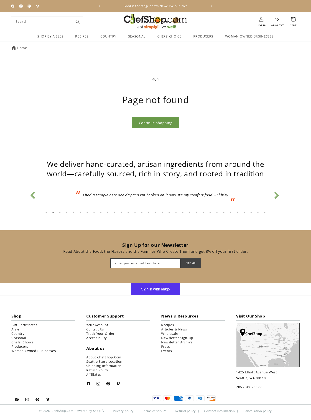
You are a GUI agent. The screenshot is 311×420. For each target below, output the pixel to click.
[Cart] (293, 19)
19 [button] (169, 212)
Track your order (100, 333)
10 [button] (107, 212)
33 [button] (265, 212)
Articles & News (174, 329)
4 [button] (66, 212)
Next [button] (276, 194)
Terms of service (154, 410)
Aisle (15, 329)
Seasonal (18, 338)
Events (166, 351)
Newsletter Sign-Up (177, 338)
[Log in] (261, 19)
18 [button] (162, 212)
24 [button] (203, 212)
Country (17, 333)
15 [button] (142, 212)
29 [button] (237, 212)
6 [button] (80, 212)
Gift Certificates (24, 325)
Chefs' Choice (22, 342)
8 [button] (94, 212)
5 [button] (73, 212)
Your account (97, 325)
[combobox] (47, 21)
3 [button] (60, 212)
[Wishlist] (277, 19)
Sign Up (191, 263)
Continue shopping (155, 122)
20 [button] (176, 212)
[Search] (78, 22)
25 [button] (210, 212)
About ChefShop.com (103, 357)
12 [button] (121, 212)
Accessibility (96, 338)
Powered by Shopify (89, 411)
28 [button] (230, 212)
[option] (155, 196)
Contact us (95, 329)
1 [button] (46, 212)
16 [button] (148, 212)
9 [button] (101, 212)
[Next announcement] (211, 6)
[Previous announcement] (99, 6)
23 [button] (196, 212)
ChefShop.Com (62, 411)
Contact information (219, 410)
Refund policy (185, 410)
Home (22, 47)
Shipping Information (104, 366)
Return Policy (97, 370)
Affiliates (93, 374)
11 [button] (114, 212)
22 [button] (189, 212)
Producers (19, 346)
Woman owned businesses (33, 351)
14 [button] (135, 212)
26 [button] (217, 212)
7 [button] (87, 212)
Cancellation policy (257, 410)
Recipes (167, 325)
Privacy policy (123, 410)
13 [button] (128, 212)
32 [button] (258, 212)
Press (165, 346)
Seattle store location (104, 361)
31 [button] (251, 212)
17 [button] (155, 212)
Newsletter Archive (177, 342)
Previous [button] (32, 194)
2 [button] (53, 212)
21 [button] (183, 212)
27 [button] (224, 212)
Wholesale (169, 333)
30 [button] (244, 212)
